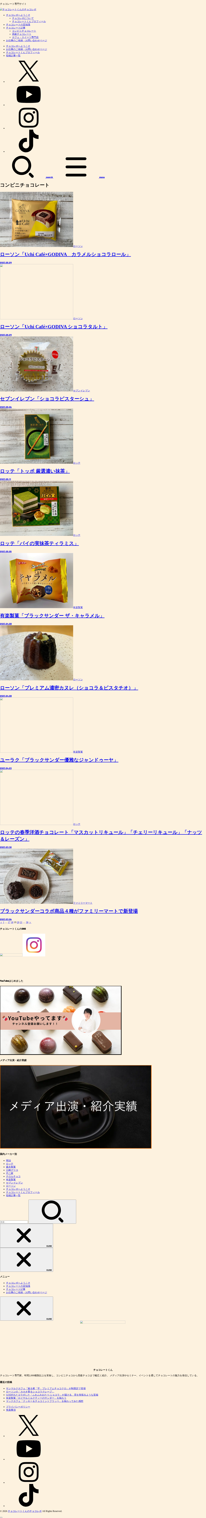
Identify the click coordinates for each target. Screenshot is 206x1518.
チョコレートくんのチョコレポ (25, 1511)
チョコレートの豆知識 (18, 24)
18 (12, 922)
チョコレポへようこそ (18, 15)
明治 (8, 1160)
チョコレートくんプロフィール (29, 21)
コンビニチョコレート (24, 31)
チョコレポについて (23, 18)
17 (9, 922)
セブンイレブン (14, 1182)
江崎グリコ (12, 1170)
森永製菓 (11, 1167)
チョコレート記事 (15, 27)
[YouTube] (28, 105)
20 (18, 922)
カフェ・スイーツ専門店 (25, 37)
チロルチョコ (13, 1176)
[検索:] (14, 1222)
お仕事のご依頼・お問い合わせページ (26, 40)
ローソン (11, 1186)
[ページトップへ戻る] (1, 1517)
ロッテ (9, 1163)
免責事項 (11, 1410)
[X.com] (28, 81)
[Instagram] (28, 128)
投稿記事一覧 (13, 55)
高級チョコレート (21, 34)
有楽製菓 (11, 1179)
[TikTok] (28, 151)
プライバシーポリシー (18, 1406)
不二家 (9, 1173)
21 (21, 922)
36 (27, 922)
